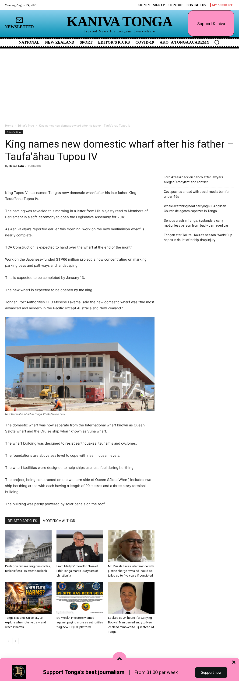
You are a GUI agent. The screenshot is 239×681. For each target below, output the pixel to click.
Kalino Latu (16, 166)
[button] (216, 42)
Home (9, 126)
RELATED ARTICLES (22, 521)
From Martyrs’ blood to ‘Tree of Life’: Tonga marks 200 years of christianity (77, 570)
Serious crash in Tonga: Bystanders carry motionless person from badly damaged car (196, 223)
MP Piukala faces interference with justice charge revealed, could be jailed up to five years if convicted (131, 570)
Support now (211, 672)
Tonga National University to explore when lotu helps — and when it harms (25, 622)
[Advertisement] (119, 83)
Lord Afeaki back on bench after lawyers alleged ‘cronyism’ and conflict (193, 179)
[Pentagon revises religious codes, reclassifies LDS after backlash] (28, 546)
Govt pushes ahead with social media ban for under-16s (197, 194)
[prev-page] (8, 641)
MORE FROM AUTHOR (59, 521)
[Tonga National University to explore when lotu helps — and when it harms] (28, 598)
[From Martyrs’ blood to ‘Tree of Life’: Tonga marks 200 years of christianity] (79, 546)
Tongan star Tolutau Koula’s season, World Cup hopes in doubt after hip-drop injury (198, 237)
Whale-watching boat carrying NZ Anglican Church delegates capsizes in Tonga (195, 208)
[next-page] (15, 641)
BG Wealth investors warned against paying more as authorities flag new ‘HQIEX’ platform (79, 622)
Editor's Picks (26, 126)
